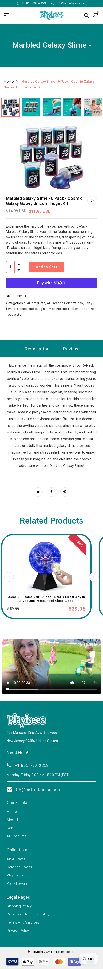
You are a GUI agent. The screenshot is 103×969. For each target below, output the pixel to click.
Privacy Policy (18, 930)
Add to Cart (46, 267)
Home (9, 81)
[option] (10, 106)
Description (37, 348)
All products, (37, 303)
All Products (17, 836)
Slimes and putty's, (31, 309)
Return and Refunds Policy (28, 914)
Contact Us (16, 828)
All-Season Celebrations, (66, 303)
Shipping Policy (19, 906)
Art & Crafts (16, 859)
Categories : (15, 303)
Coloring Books (19, 867)
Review (70, 348)
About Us (14, 820)
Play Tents (15, 875)
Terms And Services (23, 922)
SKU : (10, 296)
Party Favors (17, 883)
